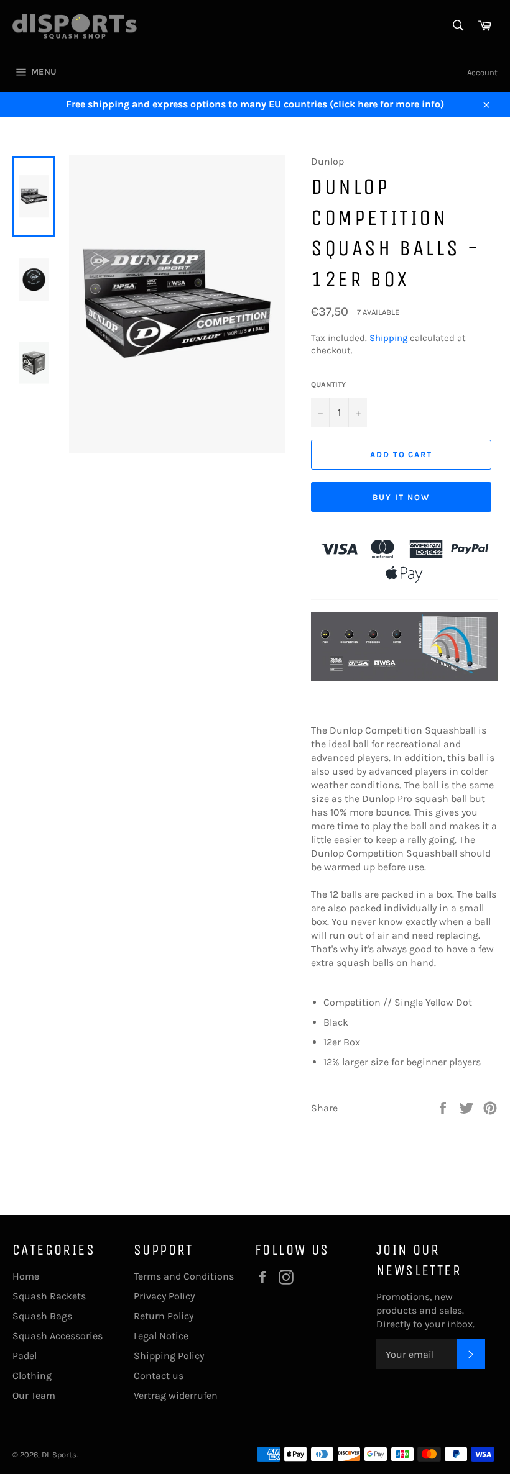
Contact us (158, 1375)
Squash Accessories (57, 1336)
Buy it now (401, 497)
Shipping (388, 337)
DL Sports (59, 1454)
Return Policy (163, 1316)
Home (25, 1276)
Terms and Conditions (184, 1276)
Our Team (33, 1395)
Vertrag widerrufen (176, 1395)
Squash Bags (42, 1316)
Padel (24, 1356)
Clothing (32, 1375)
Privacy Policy (164, 1296)
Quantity (328, 384)
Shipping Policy (169, 1356)
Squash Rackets (49, 1296)
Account (482, 72)
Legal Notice (161, 1336)
